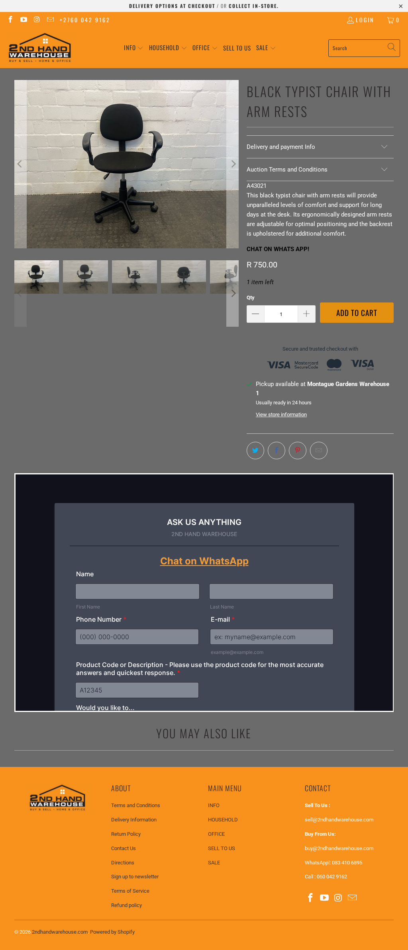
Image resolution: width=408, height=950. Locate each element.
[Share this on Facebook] (276, 450)
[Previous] (20, 164)
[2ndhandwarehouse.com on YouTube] (23, 20)
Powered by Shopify (112, 932)
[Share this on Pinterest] (297, 450)
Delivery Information (134, 820)
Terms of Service (130, 891)
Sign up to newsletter (135, 877)
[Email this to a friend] (319, 450)
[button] (134, 48)
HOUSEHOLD (223, 820)
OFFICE (216, 834)
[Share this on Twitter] (255, 450)
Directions (122, 863)
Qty (251, 297)
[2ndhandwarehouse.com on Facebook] (10, 20)
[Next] (232, 164)
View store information (281, 414)
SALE (214, 863)
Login (365, 20)
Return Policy (126, 834)
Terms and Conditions (135, 805)
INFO (214, 805)
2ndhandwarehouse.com (60, 932)
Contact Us (123, 848)
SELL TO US (221, 848)
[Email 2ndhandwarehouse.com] (50, 20)
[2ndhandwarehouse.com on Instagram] (37, 20)
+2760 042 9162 (85, 20)
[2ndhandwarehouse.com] (40, 48)
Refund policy (126, 905)
